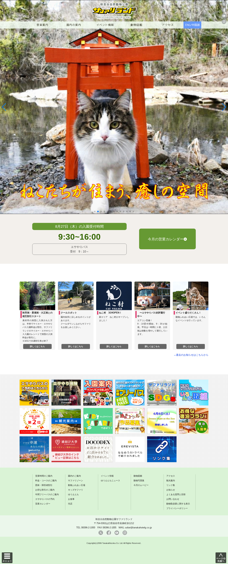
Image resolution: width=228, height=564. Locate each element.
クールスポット (69, 312)
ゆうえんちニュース (110, 480)
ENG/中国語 (192, 25)
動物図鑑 (136, 25)
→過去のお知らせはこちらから (190, 354)
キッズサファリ (75, 490)
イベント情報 (105, 25)
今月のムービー (141, 485)
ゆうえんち (73, 494)
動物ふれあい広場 (76, 485)
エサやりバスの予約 (45, 499)
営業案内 (42, 25)
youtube (224, 16)
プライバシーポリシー (177, 508)
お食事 (71, 499)
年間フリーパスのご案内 (47, 494)
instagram (224, 21)
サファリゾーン (75, 480)
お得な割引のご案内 (45, 490)
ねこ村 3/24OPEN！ (110, 312)
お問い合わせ (172, 499)
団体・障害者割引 (43, 485)
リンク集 (170, 485)
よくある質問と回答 (176, 494)
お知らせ (170, 490)
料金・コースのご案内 (46, 480)
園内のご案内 (74, 476)
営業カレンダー (42, 503)
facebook (224, 10)
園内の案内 (73, 25)
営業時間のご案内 (43, 476)
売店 (70, 503)
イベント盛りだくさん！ (188, 312)
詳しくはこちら (37, 346)
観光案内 (170, 480)
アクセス (168, 25)
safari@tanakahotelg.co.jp (138, 527)
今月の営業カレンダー (165, 239)
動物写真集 (139, 480)
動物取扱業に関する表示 (178, 503)
